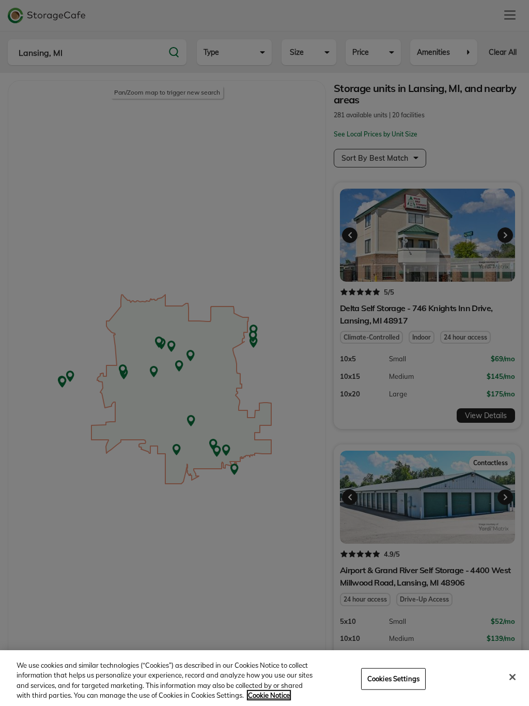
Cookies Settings (393, 678)
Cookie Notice (269, 695)
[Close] (512, 677)
